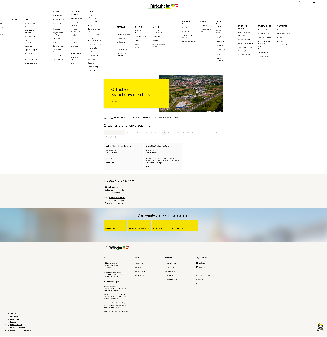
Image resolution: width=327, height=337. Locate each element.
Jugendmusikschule (141, 37)
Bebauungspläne (263, 30)
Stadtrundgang (93, 67)
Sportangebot (220, 42)
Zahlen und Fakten (94, 70)
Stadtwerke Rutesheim (261, 48)
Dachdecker (158, 158)
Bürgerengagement (59, 19)
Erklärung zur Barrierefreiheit (205, 275)
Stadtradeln (28, 53)
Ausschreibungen (244, 32)
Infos (27, 19)
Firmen (279, 30)
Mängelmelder (57, 42)
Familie (155, 27)
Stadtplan (91, 63)
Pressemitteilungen (137, 228)
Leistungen (74, 39)
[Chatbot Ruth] (320, 327)
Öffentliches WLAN (94, 35)
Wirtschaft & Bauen (171, 280)
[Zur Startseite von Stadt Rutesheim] (163, 6)
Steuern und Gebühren (75, 58)
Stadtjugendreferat (123, 49)
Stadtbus (91, 52)
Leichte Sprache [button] (320, 2)
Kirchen (90, 25)
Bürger (56, 12)
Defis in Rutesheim (17, 327)
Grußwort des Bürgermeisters (76, 30)
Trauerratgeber (58, 59)
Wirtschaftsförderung (284, 45)
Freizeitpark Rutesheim (219, 37)
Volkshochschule (140, 48)
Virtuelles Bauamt (244, 55)
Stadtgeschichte (93, 59)
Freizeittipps (186, 31)
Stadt (90, 12)
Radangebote (29, 46)
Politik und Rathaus (76, 13)
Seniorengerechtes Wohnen (158, 45)
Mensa (137, 40)
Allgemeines (120, 31)
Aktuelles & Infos (170, 263)
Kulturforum (204, 25)
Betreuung (122, 27)
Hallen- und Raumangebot (57, 28)
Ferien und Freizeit (187, 23)
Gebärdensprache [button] (306, 2)
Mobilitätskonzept (30, 36)
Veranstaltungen (140, 275)
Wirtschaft (282, 26)
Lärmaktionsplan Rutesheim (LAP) (30, 32)
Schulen (137, 44)
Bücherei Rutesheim (138, 32)
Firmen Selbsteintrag (283, 34)
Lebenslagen (57, 38)
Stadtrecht (74, 50)
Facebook (201, 263)
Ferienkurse (186, 28)
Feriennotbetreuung (123, 35)
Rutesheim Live (16, 325)
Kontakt (73, 35)
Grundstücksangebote (245, 43)
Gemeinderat (75, 25)
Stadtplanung (264, 26)
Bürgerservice (57, 23)
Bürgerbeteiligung (263, 34)
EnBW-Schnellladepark (93, 17)
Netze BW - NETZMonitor (29, 41)
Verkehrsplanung (263, 56)
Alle (107, 132)
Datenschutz (200, 284)
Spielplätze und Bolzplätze (187, 36)
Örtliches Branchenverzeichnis (94, 39)
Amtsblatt (14, 19)
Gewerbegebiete (282, 37)
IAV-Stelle (155, 40)
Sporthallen (219, 45)
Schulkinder (120, 46)
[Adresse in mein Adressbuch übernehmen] (105, 187)
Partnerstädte (92, 48)
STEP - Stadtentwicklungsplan (32, 58)
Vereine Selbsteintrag (220, 60)
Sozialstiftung (57, 55)
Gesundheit (156, 37)
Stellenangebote (76, 54)
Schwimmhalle (220, 49)
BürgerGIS (241, 36)
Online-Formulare (58, 46)
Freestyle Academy (219, 31)
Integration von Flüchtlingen (58, 34)
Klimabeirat (28, 27)
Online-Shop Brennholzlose (57, 51)
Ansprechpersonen (77, 18)
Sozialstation (156, 50)
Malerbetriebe (174, 160)
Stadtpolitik (74, 46)
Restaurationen (150, 163)
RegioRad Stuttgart (31, 50)
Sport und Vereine (219, 24)
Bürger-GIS (14, 319)
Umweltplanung (263, 53)
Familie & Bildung (170, 271)
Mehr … (109, 162)
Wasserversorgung (31, 63)
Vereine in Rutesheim (219, 54)
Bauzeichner (110, 158)
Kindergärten (121, 38)
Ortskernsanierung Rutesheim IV (264, 42)
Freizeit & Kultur (170, 275)
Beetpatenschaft (58, 16)
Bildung (138, 27)
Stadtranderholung (188, 41)
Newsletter (280, 41)
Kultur (203, 22)
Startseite (118, 118)
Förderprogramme (244, 40)
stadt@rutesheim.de (117, 198)
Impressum (199, 280)
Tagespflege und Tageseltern (122, 54)
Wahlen (73, 63)
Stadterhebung (93, 55)
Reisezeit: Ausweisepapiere (20, 330)
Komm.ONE (128, 311)
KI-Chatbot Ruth (30, 23)
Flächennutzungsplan (265, 37)
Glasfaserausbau (93, 21)
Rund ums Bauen (242, 27)
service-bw (74, 42)
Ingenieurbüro (155, 160)
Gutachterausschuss (245, 47)
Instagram (201, 267)
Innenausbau (165, 160)
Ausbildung (74, 22)
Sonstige (159, 163)
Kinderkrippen (121, 42)
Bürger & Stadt (133, 118)
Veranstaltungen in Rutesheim (205, 30)
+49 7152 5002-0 (119, 200)
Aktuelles (13, 314)
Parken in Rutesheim (94, 44)
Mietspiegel (242, 51)
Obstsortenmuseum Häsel (94, 30)
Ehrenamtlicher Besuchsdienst (157, 32)
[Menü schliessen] (326, 334)
